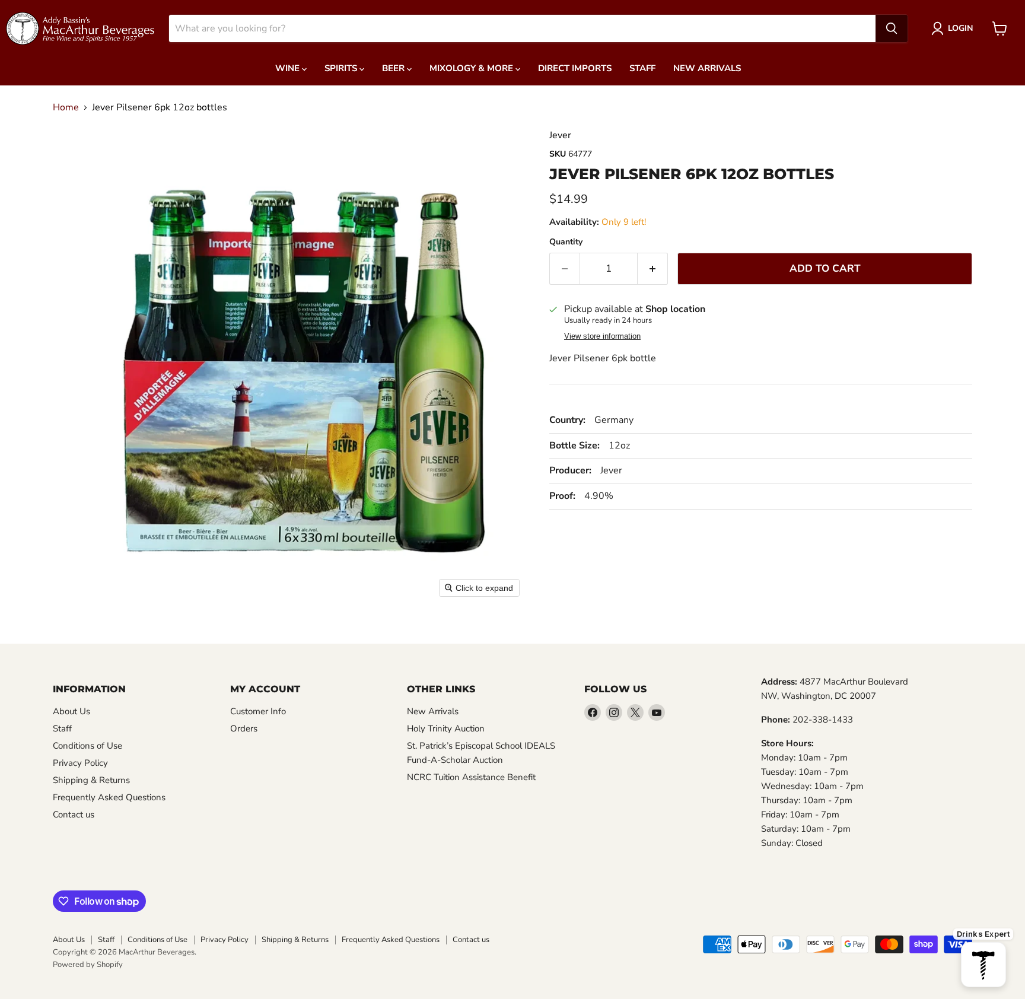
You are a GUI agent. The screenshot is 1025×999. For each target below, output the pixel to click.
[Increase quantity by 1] (653, 269)
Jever (560, 135)
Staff (642, 68)
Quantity (565, 242)
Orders (243, 728)
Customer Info (258, 711)
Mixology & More (472, 68)
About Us (71, 711)
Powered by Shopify (88, 964)
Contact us (73, 814)
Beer (394, 68)
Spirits (341, 68)
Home (66, 107)
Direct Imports (575, 68)
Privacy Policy (80, 763)
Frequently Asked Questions (109, 797)
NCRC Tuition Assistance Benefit (471, 777)
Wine (288, 68)
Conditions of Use (87, 746)
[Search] (892, 28)
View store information (602, 336)
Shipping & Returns (91, 780)
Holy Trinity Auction (446, 728)
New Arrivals (707, 68)
